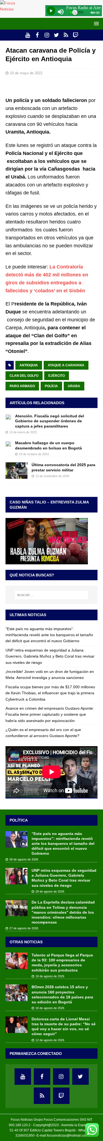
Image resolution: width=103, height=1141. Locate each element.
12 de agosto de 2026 (49, 1040)
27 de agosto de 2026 (23, 928)
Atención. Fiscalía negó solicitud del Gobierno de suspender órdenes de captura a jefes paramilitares (49, 421)
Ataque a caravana (66, 365)
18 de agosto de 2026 (49, 976)
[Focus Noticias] (12, 9)
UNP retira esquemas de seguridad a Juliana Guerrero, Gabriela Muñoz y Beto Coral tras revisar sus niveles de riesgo (49, 656)
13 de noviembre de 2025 (52, 476)
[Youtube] (27, 35)
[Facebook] (37, 35)
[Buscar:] (51, 595)
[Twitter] (56, 35)
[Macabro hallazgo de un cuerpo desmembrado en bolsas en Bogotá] (8, 443)
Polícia (51, 386)
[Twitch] (75, 35)
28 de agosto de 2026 (23, 859)
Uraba (74, 386)
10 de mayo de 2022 (26, 73)
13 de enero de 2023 (23, 432)
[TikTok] (66, 35)
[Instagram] (47, 35)
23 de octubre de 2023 (34, 454)
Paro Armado (22, 386)
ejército (56, 376)
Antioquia (29, 365)
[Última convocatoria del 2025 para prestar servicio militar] (16, 470)
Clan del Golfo (24, 376)
